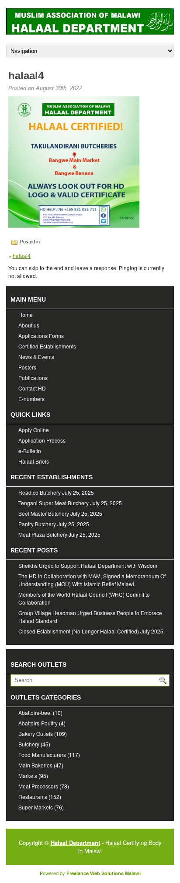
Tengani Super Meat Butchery (53, 503)
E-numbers (31, 398)
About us (28, 325)
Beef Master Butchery (43, 513)
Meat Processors (38, 786)
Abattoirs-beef (35, 712)
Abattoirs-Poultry (38, 723)
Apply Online (33, 429)
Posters (27, 367)
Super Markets (35, 807)
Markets (27, 775)
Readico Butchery (39, 492)
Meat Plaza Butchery (42, 534)
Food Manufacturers (42, 754)
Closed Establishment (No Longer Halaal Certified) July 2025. (91, 631)
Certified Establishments (47, 346)
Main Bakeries (35, 765)
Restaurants (32, 796)
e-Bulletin (29, 450)
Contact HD (32, 388)
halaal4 (22, 255)
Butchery (28, 744)
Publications (33, 377)
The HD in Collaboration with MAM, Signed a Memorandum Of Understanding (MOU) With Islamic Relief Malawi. (92, 579)
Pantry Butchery (37, 524)
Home (25, 314)
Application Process (42, 440)
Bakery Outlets (35, 733)
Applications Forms (41, 335)
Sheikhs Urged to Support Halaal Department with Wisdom (87, 565)
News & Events (36, 356)
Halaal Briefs (33, 461)
